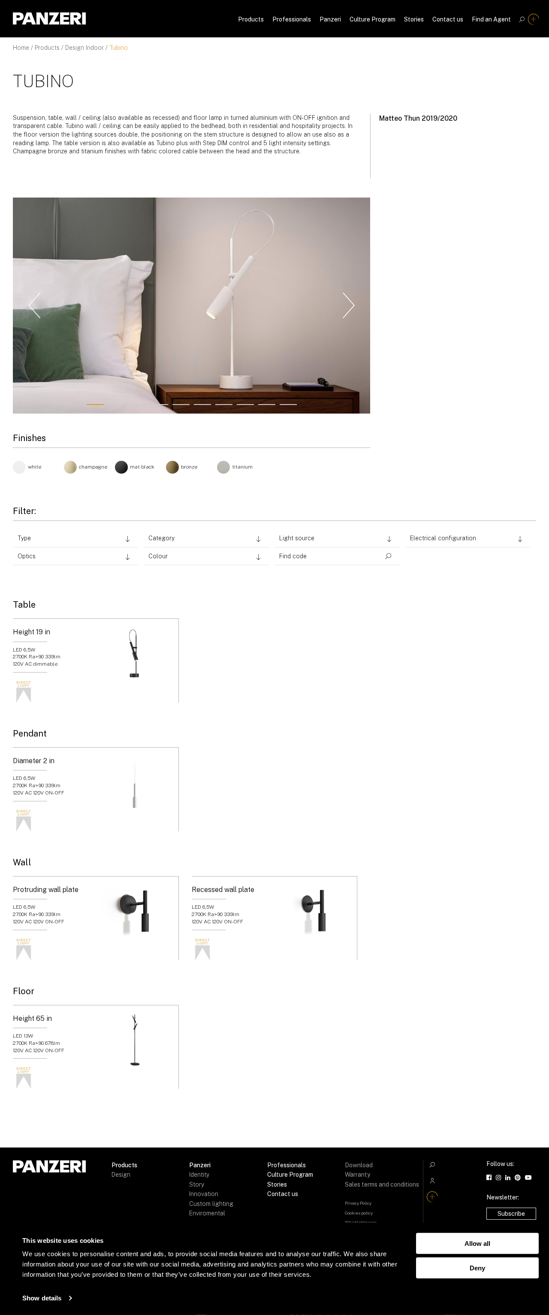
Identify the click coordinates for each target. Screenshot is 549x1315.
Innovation (203, 1193)
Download (359, 1165)
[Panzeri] (49, 18)
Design (121, 1174)
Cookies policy (359, 1212)
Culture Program (372, 19)
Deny (477, 1267)
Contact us (447, 19)
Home (21, 47)
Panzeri (330, 19)
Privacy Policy (358, 1202)
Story (196, 1184)
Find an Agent (491, 19)
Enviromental (207, 1213)
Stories (414, 19)
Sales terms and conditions (382, 1184)
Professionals (291, 19)
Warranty (357, 1174)
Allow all (477, 1243)
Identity (199, 1174)
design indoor (84, 47)
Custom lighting (211, 1203)
